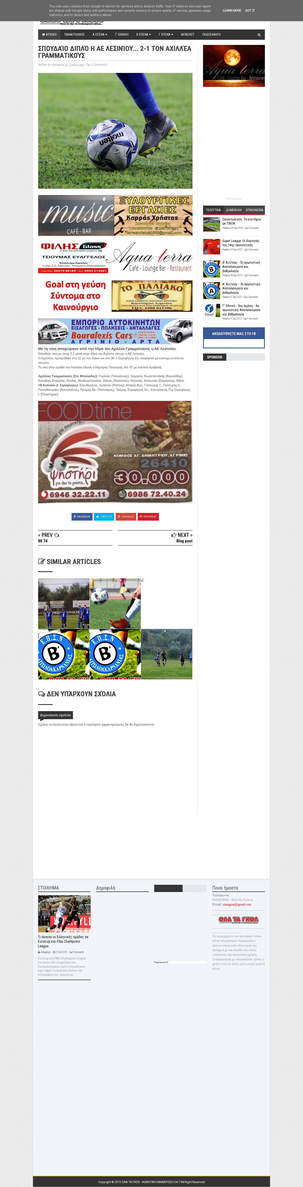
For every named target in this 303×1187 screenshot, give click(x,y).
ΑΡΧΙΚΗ (50, 34)
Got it (250, 10)
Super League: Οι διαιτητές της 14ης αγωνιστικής (241, 243)
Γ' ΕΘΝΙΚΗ (121, 34)
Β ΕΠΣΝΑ (142, 34)
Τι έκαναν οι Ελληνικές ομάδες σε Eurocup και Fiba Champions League (63, 941)
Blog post (184, 540)
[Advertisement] (69, 844)
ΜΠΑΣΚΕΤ (187, 34)
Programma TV (161, 962)
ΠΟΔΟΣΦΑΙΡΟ (211, 34)
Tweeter (106, 516)
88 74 (42, 540)
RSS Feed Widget (234, 199)
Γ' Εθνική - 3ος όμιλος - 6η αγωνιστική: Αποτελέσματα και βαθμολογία (241, 310)
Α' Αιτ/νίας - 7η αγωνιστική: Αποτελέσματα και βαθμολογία (241, 288)
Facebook (83, 516)
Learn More (232, 10)
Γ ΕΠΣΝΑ (165, 34)
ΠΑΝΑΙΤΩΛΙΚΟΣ (74, 34)
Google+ (128, 516)
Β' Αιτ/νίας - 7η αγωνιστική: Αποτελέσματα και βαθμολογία (241, 266)
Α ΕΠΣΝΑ (99, 34)
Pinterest (150, 516)
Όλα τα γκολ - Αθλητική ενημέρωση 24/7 (151, 1182)
